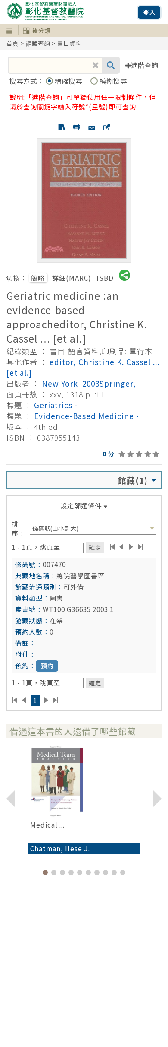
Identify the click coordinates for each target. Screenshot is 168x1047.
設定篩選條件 (81, 505)
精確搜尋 (69, 81)
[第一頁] (112, 547)
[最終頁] (140, 547)
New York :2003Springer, (89, 383)
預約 (47, 666)
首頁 (12, 43)
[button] (45, 872)
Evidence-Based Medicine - (86, 415)
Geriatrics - (56, 405)
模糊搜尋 (113, 81)
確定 (95, 547)
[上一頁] (121, 547)
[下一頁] (131, 547)
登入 (149, 12)
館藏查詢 (38, 43)
